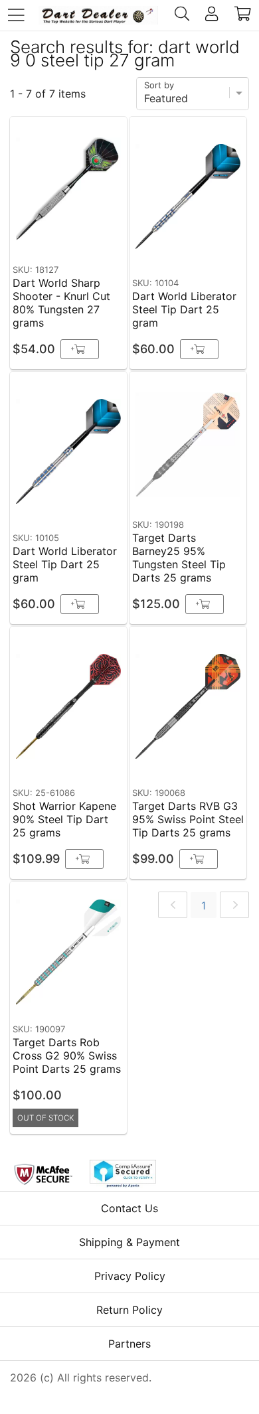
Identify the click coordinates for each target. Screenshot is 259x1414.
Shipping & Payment (129, 1242)
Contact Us (129, 1208)
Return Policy (129, 1309)
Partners (129, 1343)
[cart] (242, 15)
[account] (211, 15)
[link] (172, 905)
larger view (86, 238)
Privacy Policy (129, 1276)
